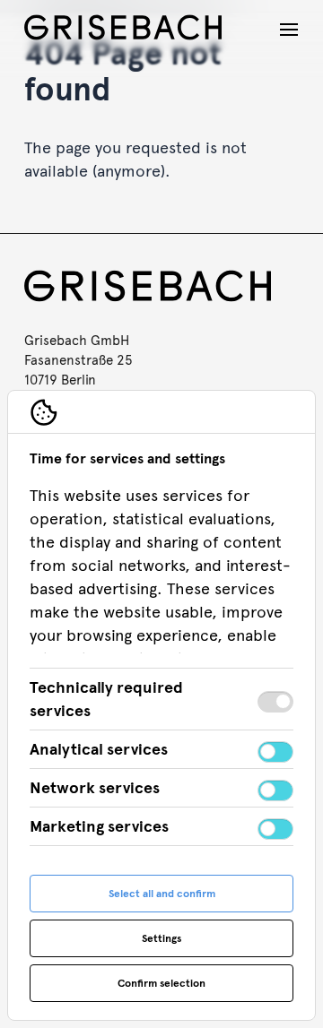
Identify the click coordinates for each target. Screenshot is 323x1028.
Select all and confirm (162, 893)
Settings (161, 938)
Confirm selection (161, 983)
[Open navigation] (289, 29)
